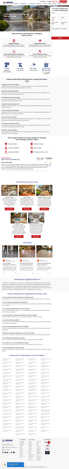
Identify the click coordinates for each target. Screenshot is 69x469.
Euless (30, 453)
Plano (38, 454)
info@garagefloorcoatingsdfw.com (11, 447)
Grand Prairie (31, 460)
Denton (30, 452)
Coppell (30, 449)
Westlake (38, 457)
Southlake (38, 460)
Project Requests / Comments (59, 28)
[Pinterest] (44, 1)
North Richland (39, 453)
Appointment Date (54, 23)
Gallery (21, 448)
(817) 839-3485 (7, 449)
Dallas (30, 450)
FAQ (20, 457)
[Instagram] (40, 1)
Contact (21, 452)
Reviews (21, 449)
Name (53, 12)
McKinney (38, 450)
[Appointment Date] (52, 26)
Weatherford (39, 458)
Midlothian (39, 452)
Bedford (30, 442)
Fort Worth (30, 457)
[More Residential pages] (26, 3)
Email (62, 17)
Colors (21, 446)
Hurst (38, 442)
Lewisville (38, 448)
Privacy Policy (22, 456)
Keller (38, 445)
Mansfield (38, 449)
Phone (53, 17)
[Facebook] (42, 1)
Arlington (30, 441)
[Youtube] (49, 1)
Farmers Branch (32, 454)
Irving (38, 444)
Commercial (22, 444)
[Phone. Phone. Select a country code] (53, 20)
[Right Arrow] (51, 163)
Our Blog (21, 453)
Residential (22, 442)
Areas (21, 454)
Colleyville (30, 448)
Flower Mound (31, 456)
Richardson (39, 456)
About (21, 450)
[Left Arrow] (46, 163)
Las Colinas (39, 446)
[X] (46, 1)
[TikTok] (48, 1)
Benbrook (30, 444)
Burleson (30, 445)
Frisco (30, 458)
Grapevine (39, 441)
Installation (22, 441)
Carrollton (30, 446)
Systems (21, 445)
